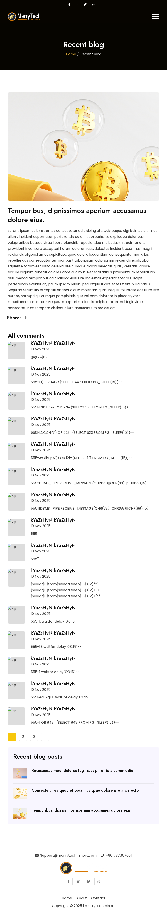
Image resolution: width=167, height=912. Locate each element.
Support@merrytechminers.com (68, 855)
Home (71, 54)
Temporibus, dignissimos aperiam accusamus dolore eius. (82, 810)
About (81, 898)
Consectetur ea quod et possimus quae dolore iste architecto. (86, 790)
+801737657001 (118, 855)
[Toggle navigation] (155, 16)
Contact (98, 898)
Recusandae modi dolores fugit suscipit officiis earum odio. (83, 770)
